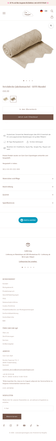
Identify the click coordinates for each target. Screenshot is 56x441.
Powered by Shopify (40, 433)
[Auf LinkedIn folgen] (37, 425)
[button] (6, 122)
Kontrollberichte (8, 317)
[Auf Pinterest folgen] (17, 425)
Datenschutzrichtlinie (10, 302)
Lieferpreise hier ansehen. (28, 261)
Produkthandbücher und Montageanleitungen (18, 310)
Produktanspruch (8, 291)
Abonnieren (12, 416)
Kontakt (5, 284)
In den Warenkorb (28, 109)
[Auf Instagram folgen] (10, 425)
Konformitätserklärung (10, 313)
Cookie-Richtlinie (9, 306)
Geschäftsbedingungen (11, 295)
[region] (28, 253)
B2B (4, 321)
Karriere (5, 340)
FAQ (4, 298)
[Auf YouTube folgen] (24, 425)
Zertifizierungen (8, 336)
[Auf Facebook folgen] (4, 425)
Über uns (6, 333)
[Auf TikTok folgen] (31, 425)
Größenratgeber (8, 344)
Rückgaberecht (8, 287)
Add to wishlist (30, 220)
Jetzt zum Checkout (28, 117)
